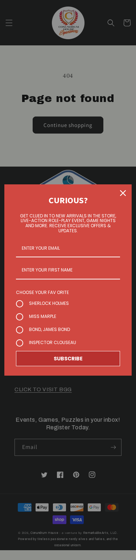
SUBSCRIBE (68, 358)
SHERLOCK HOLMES (49, 303)
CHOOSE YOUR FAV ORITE (42, 292)
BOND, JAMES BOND (49, 329)
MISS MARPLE (42, 316)
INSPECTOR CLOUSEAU (52, 342)
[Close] (123, 193)
